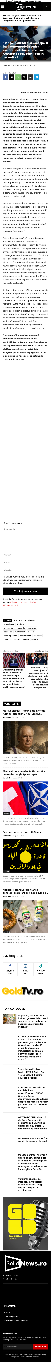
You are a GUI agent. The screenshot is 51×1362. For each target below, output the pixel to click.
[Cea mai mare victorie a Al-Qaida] (25, 856)
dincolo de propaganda (14, 628)
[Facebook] (5, 77)
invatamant (20, 632)
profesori (37, 636)
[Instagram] (7, 1279)
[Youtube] (15, 1279)
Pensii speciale (10, 636)
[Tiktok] (11, 1279)
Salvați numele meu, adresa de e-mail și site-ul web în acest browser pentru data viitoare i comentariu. (23, 579)
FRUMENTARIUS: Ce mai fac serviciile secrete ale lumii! (33, 1140)
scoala (17, 639)
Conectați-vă (25, 964)
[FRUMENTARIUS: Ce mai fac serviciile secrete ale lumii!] (9, 1142)
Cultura (20, 624)
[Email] (24, 77)
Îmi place (10, 964)
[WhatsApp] (18, 77)
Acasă (6, 15)
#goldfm (18, 620)
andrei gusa (9, 624)
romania (7, 639)
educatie (8, 632)
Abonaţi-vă (40, 1347)
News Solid (7, 717)
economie (32, 628)
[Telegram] (36, 77)
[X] (11, 77)
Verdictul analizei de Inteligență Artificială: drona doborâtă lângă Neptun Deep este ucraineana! (30, 1184)
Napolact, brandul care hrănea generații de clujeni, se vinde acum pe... (25, 891)
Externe (6, 753)
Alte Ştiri (14, 15)
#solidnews (30, 620)
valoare (34, 639)
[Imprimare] (30, 77)
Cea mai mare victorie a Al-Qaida (22, 832)
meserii (31, 632)
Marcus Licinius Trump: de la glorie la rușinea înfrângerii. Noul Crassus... (24, 712)
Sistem (26, 639)
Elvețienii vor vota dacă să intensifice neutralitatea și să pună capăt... (24, 773)
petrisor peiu (25, 636)
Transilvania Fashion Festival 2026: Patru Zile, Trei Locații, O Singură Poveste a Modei (31, 1073)
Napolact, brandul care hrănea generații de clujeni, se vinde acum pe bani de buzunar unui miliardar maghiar (33, 1021)
